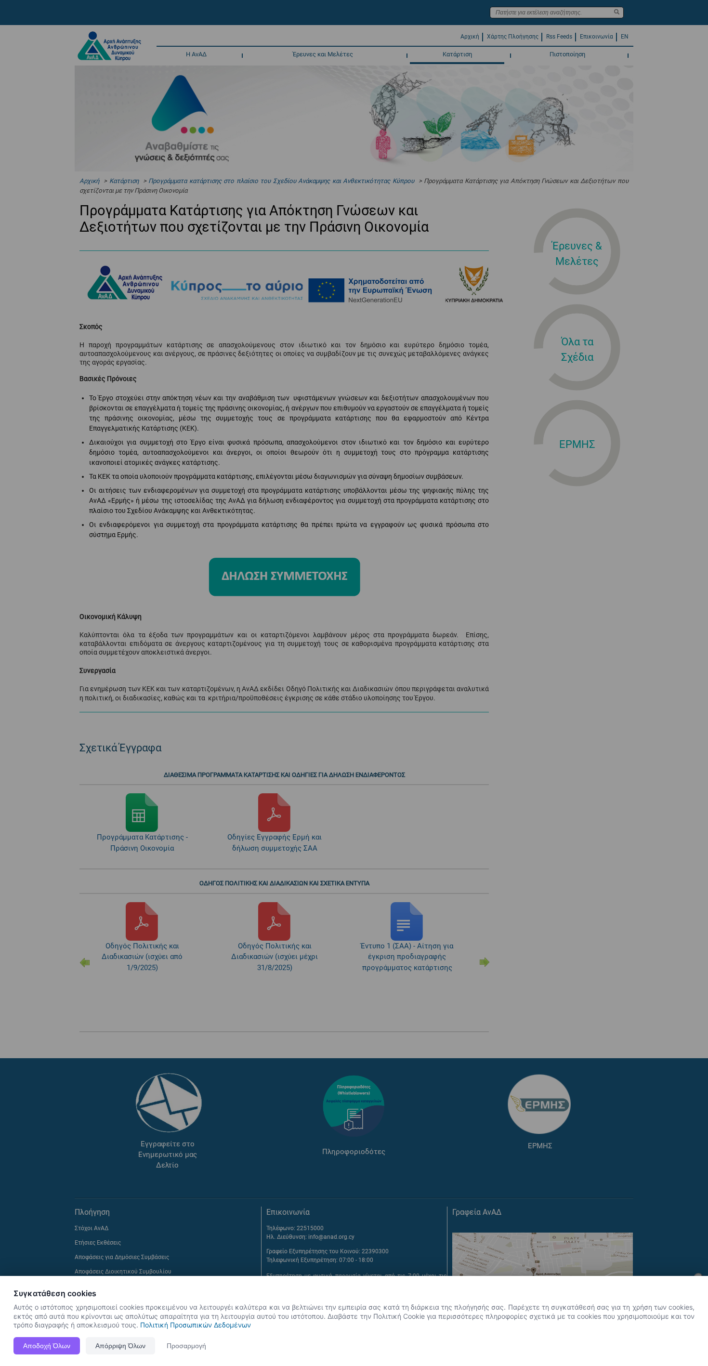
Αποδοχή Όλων (46, 1346)
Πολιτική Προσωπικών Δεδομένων (195, 1325)
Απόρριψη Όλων (120, 1346)
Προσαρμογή (186, 1346)
